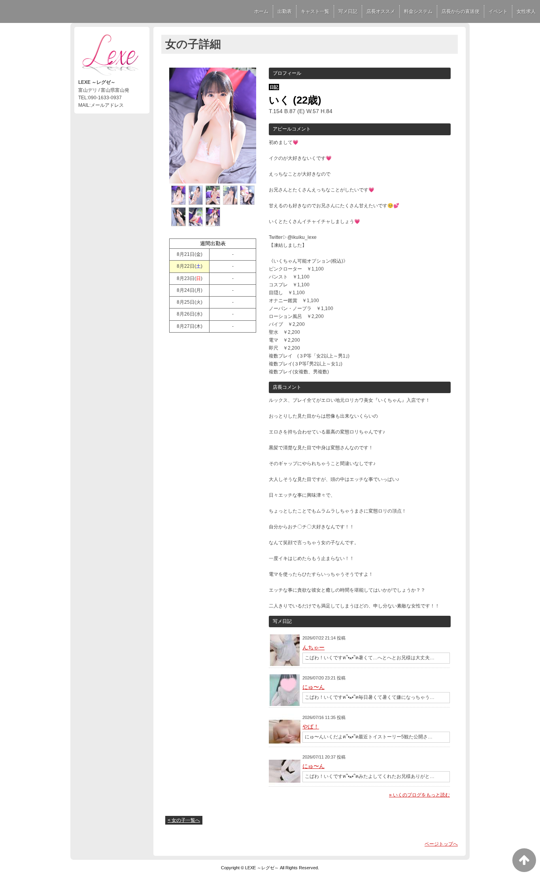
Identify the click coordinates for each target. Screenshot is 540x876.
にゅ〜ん (313, 687)
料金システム (418, 11)
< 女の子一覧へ (184, 820)
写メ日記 (347, 11)
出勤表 (285, 11)
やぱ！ (310, 726)
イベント (498, 11)
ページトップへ (441, 844)
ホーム (261, 11)
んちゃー (313, 647)
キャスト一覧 (315, 11)
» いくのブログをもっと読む (419, 795)
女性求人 (526, 11)
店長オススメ (380, 11)
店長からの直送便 (461, 11)
